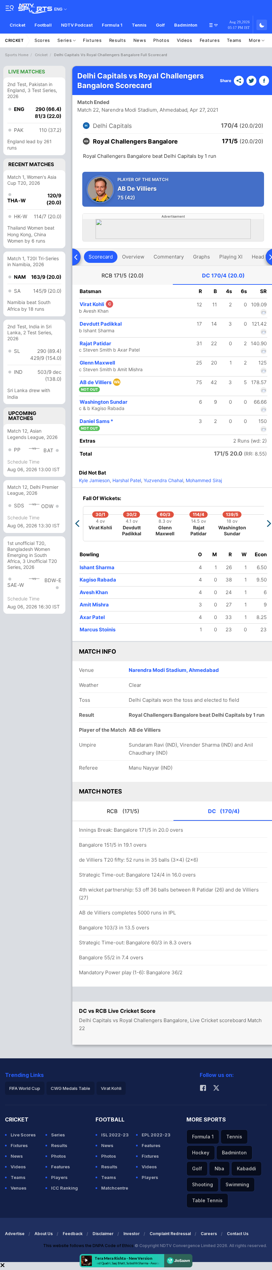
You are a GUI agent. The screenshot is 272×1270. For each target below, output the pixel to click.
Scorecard (101, 257)
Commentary (169, 257)
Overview (133, 257)
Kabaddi (246, 1168)
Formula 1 (112, 25)
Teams (234, 40)
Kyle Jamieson (94, 480)
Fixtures (92, 40)
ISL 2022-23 (115, 1134)
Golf (160, 25)
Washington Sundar (103, 402)
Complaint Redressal (170, 1233)
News (139, 40)
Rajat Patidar (95, 343)
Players (59, 1177)
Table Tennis (207, 1200)
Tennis (139, 25)
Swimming (237, 1184)
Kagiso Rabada (98, 580)
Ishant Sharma (97, 567)
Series (65, 40)
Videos (184, 40)
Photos (161, 40)
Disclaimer (103, 1233)
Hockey (200, 1152)
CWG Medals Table (70, 1088)
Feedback (73, 1233)
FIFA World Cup (24, 1088)
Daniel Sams (96, 421)
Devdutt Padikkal (101, 324)
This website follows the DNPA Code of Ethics (89, 1245)
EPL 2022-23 (156, 1134)
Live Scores (23, 1134)
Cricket (17, 25)
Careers (209, 1233)
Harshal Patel (126, 480)
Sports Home (17, 55)
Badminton (185, 25)
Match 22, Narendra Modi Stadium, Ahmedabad (132, 110)
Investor (131, 1233)
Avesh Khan (94, 592)
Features (210, 40)
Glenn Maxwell (97, 363)
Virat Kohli (95, 304)
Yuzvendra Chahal (162, 480)
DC (223, 275)
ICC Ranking (64, 1188)
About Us (43, 1233)
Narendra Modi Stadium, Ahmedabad (174, 670)
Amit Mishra (94, 604)
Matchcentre (114, 1188)
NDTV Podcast (77, 25)
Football (43, 25)
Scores (42, 40)
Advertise (15, 1233)
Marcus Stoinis (97, 629)
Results (117, 40)
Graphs (201, 257)
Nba (219, 1168)
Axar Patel (92, 617)
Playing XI (230, 257)
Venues (19, 1188)
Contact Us (237, 1233)
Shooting (202, 1184)
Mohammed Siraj (203, 480)
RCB (123, 275)
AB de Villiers (100, 382)
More (255, 40)
